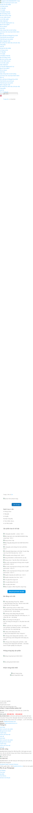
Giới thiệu (2, 28)
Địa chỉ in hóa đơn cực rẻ (12, 148)
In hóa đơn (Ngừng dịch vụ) (7, 23)
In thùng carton (4, 6)
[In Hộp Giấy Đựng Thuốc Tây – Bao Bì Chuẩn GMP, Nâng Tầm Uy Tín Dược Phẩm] (13, 601)
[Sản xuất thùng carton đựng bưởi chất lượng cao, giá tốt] (15, 636)
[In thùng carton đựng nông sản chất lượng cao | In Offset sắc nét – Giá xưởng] (13, 613)
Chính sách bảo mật (5, 734)
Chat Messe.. (3, 776)
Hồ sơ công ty (3, 26)
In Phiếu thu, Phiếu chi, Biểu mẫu (14, 245)
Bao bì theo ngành (4, 24)
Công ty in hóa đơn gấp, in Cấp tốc (15, 363)
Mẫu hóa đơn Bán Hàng (11, 323)
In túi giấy (2, 10)
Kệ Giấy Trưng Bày (8, 518)
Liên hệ (2, 46)
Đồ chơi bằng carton (5, 13)
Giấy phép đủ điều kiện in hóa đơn (15, 167)
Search (2, 94)
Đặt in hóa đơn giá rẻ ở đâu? (13, 264)
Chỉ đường (2, 770)
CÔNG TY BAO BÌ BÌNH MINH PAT (10, 708)
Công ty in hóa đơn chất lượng (13, 109)
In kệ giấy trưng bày (5, 12)
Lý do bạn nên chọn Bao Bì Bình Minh (9, 32)
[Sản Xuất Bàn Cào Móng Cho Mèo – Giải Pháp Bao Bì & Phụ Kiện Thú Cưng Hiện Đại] (14, 625)
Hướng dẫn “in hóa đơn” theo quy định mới (16, 303)
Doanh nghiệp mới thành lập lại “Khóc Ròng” (16, 342)
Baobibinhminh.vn (18, 766)
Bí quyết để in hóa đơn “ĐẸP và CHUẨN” (16, 481)
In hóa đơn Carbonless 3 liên (13, 226)
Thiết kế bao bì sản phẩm (6, 39)
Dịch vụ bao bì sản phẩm (6, 729)
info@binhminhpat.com (10, 721)
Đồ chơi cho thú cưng (5, 15)
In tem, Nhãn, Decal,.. (5, 17)
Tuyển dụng (3, 732)
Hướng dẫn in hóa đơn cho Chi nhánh (16, 186)
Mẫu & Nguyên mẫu (5, 41)
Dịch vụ (2, 33)
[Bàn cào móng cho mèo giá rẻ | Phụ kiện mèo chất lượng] (11, 619)
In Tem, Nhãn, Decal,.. (8, 521)
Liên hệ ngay (16, 504)
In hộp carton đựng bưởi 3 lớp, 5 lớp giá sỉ (14, 633)
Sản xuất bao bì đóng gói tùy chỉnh (9, 35)
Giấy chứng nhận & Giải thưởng (8, 30)
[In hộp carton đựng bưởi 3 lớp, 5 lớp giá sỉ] (11, 631)
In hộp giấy (3, 8)
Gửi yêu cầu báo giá (5, 777)
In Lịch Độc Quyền (8, 523)
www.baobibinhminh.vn (11, 723)
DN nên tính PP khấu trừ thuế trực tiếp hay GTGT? (16, 403)
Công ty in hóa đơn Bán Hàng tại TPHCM (16, 382)
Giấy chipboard (4, 21)
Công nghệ (3, 44)
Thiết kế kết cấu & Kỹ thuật (7, 37)
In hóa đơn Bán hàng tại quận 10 (14, 283)
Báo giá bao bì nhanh (5, 731)
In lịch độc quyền (4, 19)
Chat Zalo (2, 772)
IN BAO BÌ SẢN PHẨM (5, 4)
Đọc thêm (7, 118)
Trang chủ (6, 99)
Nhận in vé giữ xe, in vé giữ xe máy (15, 442)
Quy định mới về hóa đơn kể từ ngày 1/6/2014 (15, 206)
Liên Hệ (2, 736)
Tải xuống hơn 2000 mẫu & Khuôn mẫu (10, 42)
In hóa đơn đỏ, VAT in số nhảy (13, 128)
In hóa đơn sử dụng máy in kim (14, 423)
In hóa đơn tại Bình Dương (12, 462)
